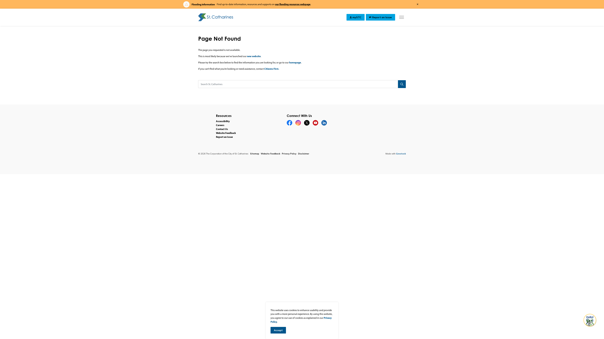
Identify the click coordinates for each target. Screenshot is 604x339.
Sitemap (254, 153)
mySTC (356, 17)
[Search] (402, 84)
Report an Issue (382, 17)
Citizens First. (271, 68)
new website (254, 56)
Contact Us (222, 129)
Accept (278, 330)
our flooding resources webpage (292, 4)
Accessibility (223, 121)
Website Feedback (226, 133)
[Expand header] (401, 17)
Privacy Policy (289, 153)
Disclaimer (303, 153)
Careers (220, 125)
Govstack (401, 153)
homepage (295, 62)
